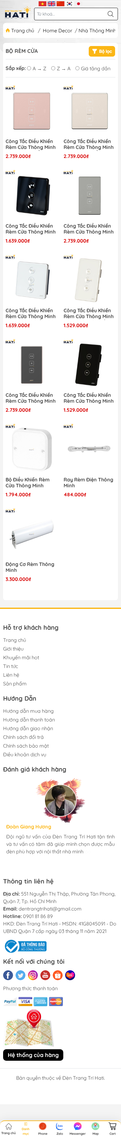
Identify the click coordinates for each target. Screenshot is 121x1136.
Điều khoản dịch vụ (24, 754)
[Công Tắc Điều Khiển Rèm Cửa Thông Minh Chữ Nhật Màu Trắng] (89, 280)
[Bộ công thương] (25, 946)
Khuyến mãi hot (21, 657)
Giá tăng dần (95, 68)
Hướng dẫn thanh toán (29, 719)
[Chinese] (61, 3)
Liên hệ (11, 675)
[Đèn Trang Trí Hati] (18, 12)
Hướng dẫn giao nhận (28, 728)
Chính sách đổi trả (23, 737)
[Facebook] (8, 975)
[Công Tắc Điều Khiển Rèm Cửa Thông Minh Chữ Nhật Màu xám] (89, 195)
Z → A (63, 68)
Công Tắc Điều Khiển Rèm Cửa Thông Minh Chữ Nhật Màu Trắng (89, 314)
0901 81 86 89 (38, 916)
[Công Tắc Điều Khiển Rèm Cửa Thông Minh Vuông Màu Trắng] (31, 280)
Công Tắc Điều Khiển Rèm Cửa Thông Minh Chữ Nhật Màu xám (89, 229)
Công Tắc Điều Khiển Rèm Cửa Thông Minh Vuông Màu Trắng (31, 314)
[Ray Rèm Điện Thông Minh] (89, 449)
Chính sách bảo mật (26, 746)
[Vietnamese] (43, 3)
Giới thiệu (13, 649)
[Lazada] (70, 975)
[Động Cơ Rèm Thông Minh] (31, 534)
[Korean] (70, 3)
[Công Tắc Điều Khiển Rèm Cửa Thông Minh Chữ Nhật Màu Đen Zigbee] (31, 365)
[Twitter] (20, 975)
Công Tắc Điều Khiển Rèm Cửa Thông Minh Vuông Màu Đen (31, 229)
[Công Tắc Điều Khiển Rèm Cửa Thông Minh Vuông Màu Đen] (31, 195)
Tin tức (10, 666)
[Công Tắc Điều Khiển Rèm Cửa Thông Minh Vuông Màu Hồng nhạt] (89, 111)
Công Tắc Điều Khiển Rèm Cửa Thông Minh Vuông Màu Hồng (31, 144)
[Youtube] (45, 975)
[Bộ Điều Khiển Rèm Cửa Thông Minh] (31, 449)
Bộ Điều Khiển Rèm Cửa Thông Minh (28, 483)
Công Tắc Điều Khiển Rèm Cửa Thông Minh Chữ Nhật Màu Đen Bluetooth (89, 398)
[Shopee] (58, 975)
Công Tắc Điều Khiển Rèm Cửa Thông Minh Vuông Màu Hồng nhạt (89, 144)
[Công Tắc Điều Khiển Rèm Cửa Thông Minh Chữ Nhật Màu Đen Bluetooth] (89, 365)
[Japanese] (79, 3)
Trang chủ (22, 30)
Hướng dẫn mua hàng (28, 711)
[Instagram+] (33, 975)
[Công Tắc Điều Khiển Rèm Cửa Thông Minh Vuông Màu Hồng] (31, 111)
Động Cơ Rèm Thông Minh (30, 567)
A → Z (39, 68)
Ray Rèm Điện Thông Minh (88, 483)
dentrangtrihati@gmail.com (50, 909)
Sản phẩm (15, 683)
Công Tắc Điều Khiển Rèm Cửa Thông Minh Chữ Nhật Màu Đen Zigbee (31, 398)
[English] (52, 3)
